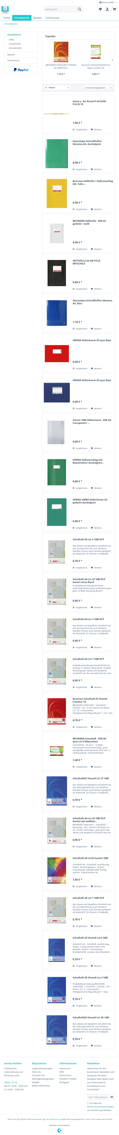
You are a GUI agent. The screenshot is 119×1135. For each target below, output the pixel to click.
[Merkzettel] (100, 9)
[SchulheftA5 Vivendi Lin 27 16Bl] (57, 790)
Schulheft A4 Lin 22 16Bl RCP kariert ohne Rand (89, 581)
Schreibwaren (14, 34)
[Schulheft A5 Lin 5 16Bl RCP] (57, 551)
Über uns (36, 1071)
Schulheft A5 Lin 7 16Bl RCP (88, 659)
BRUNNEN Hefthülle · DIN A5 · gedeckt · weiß (90, 222)
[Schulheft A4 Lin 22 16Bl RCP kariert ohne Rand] (57, 591)
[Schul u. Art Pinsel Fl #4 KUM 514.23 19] (57, 113)
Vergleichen (81, 129)
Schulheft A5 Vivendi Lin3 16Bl (90, 937)
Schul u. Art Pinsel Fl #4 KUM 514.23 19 (89, 103)
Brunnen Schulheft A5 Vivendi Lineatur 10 (90, 700)
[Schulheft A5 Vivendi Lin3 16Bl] (57, 950)
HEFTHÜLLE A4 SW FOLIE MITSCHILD (86, 262)
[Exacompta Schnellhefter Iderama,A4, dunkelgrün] (57, 153)
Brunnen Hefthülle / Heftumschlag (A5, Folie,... (93, 182)
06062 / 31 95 (10, 1082)
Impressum (65, 1068)
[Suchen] (79, 9)
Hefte (11, 39)
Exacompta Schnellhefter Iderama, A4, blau (93, 302)
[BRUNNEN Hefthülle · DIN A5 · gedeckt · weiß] (57, 233)
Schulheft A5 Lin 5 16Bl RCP (88, 539)
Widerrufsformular (41, 1085)
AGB (61, 1071)
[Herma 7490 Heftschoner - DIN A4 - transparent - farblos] (57, 432)
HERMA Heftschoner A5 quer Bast (92, 340)
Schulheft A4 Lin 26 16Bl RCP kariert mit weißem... (89, 820)
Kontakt (35, 1082)
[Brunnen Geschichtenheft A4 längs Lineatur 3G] (96, 52)
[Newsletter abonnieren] (112, 1097)
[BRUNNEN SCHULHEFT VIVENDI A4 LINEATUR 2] (61, 52)
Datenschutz (65, 1075)
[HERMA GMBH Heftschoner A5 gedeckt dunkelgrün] (57, 512)
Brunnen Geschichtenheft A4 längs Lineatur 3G (96, 66)
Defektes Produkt (67, 1078)
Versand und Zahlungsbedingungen (43, 1077)
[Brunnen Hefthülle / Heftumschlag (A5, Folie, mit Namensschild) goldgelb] (57, 193)
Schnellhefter (15, 48)
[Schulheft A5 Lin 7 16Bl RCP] (57, 671)
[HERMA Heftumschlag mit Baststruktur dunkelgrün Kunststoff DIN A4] (57, 472)
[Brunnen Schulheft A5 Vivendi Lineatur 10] (57, 711)
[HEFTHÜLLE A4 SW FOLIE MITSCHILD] (57, 273)
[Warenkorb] (114, 9)
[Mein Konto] (107, 9)
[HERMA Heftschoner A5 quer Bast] (57, 352)
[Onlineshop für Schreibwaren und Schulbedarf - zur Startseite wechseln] (5, 10)
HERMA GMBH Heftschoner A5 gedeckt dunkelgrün (90, 501)
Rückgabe (64, 1082)
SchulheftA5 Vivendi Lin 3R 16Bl (91, 1017)
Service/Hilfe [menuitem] (108, 2)
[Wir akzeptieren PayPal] (21, 70)
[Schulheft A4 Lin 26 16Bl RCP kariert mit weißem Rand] (57, 830)
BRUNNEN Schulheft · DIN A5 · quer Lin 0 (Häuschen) (90, 740)
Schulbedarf (15, 43)
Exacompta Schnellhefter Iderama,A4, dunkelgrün (87, 143)
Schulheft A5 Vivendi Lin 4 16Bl (90, 977)
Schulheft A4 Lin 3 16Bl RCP (88, 619)
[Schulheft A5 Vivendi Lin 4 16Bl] (57, 990)
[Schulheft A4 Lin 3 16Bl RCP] (57, 631)
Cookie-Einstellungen (42, 1068)
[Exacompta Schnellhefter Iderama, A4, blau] (57, 313)
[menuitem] (63, 9)
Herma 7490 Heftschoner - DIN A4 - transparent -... (92, 421)
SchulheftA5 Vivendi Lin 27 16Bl (91, 778)
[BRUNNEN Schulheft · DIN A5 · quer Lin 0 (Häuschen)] (57, 751)
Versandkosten (52, 1119)
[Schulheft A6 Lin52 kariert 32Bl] (57, 870)
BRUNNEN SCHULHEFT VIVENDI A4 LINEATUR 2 (61, 66)
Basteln (11, 54)
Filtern (51, 87)
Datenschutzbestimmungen (100, 1106)
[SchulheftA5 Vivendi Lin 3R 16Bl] (57, 1030)
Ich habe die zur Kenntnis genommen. (100, 1107)
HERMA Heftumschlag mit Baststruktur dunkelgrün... (88, 461)
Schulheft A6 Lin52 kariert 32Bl (90, 858)
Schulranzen (13, 60)
